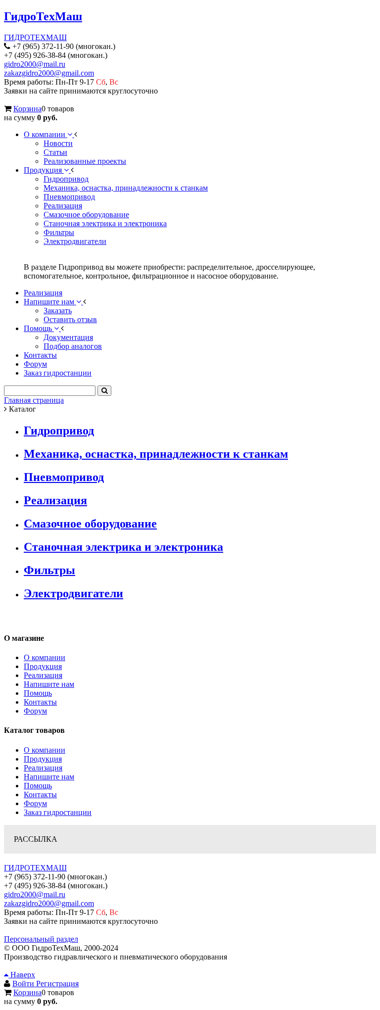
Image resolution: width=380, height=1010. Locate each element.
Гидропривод (59, 430)
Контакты (40, 702)
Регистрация (57, 983)
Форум (35, 711)
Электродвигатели (73, 593)
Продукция (43, 666)
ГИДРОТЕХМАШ (35, 37)
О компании (44, 657)
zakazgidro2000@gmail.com (49, 73)
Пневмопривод (64, 477)
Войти (24, 983)
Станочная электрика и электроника (123, 546)
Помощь (38, 693)
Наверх (21, 974)
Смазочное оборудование (90, 523)
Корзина (27, 108)
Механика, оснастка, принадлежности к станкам (156, 453)
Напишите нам (49, 684)
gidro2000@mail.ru (34, 64)
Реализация (55, 500)
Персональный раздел (41, 939)
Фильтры (49, 570)
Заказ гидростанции (58, 812)
